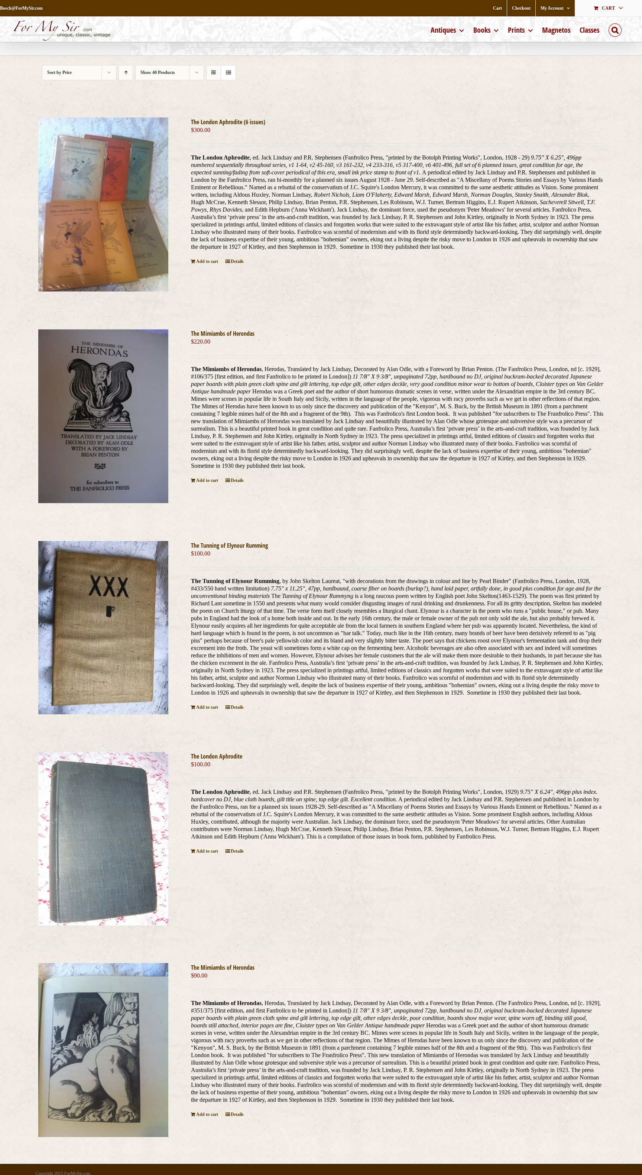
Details (237, 261)
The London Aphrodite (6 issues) (228, 122)
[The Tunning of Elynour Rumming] (103, 627)
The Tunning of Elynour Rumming (229, 545)
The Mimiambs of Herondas (222, 333)
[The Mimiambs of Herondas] (103, 416)
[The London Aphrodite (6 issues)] (103, 205)
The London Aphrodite (216, 756)
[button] (615, 29)
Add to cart (207, 261)
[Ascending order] (126, 72)
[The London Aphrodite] (103, 838)
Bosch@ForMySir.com (21, 8)
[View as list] (228, 72)
